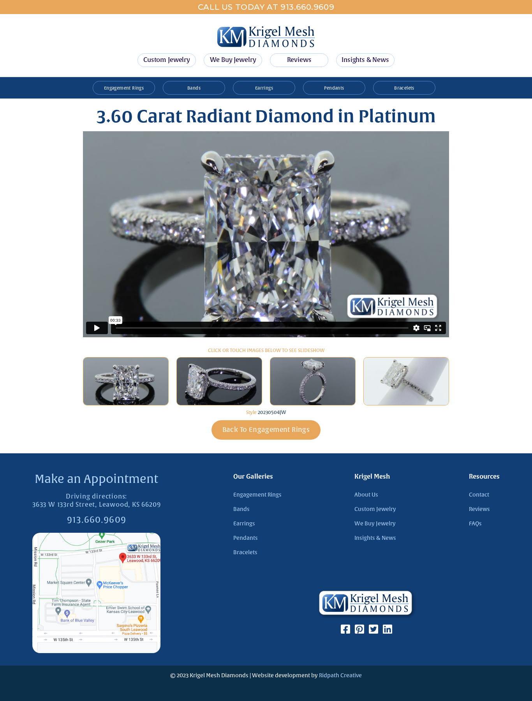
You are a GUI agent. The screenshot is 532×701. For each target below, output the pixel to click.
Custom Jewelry (166, 60)
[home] (266, 36)
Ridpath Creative (340, 675)
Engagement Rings (124, 88)
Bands (194, 88)
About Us (366, 494)
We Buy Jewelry (233, 60)
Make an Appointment (96, 479)
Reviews (299, 60)
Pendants (334, 88)
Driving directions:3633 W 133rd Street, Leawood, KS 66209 (96, 501)
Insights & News (365, 60)
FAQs (475, 523)
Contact (479, 494)
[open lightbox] (126, 381)
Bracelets (404, 88)
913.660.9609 (96, 520)
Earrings (264, 88)
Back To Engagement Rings (266, 430)
